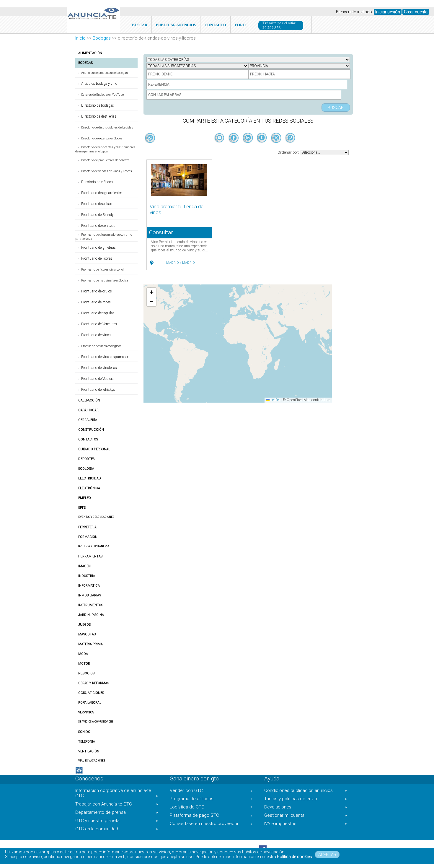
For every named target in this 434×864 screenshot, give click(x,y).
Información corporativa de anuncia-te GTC (116, 793)
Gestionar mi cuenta (305, 815)
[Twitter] (277, 148)
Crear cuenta (416, 11)
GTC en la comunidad (116, 829)
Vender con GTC (211, 790)
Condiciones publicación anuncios (305, 790)
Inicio (80, 38)
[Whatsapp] (150, 138)
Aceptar (327, 854)
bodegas (102, 38)
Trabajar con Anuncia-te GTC (116, 804)
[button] (151, 292)
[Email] (220, 148)
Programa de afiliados (211, 798)
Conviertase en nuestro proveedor (211, 823)
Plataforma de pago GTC (211, 815)
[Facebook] (234, 148)
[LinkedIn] (248, 148)
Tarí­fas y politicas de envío (305, 798)
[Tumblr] (262, 148)
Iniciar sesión (387, 11)
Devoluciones (305, 807)
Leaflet (275, 400)
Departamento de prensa (116, 812)
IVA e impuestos (305, 823)
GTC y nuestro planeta (116, 820)
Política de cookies (294, 856)
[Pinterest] (290, 148)
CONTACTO (215, 25)
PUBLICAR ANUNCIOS (176, 25)
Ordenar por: (289, 152)
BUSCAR (139, 25)
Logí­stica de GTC (211, 807)
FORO (240, 25)
